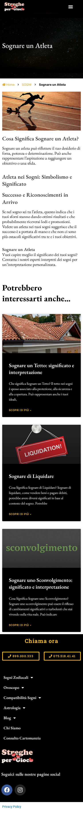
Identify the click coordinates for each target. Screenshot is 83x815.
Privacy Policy (11, 806)
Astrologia (12, 707)
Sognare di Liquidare (31, 476)
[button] (70, 6)
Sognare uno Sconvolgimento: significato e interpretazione (41, 583)
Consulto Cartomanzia (22, 738)
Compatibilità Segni (20, 697)
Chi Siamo (12, 727)
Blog (7, 717)
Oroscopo (11, 687)
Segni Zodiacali (16, 677)
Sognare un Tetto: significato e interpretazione (41, 369)
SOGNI (26, 84)
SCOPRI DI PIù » (20, 410)
